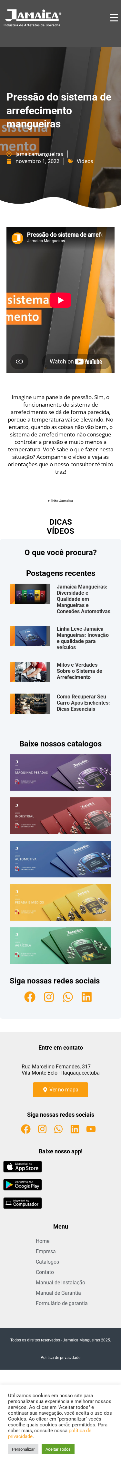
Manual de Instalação (60, 1283)
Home (42, 1241)
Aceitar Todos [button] (58, 1449)
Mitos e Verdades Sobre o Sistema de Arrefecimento (79, 671)
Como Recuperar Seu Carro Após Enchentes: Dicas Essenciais (83, 703)
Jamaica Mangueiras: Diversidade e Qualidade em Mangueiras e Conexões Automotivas (83, 599)
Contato (45, 1272)
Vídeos (85, 161)
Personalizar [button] (23, 1449)
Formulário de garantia (62, 1303)
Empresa (46, 1251)
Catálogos (47, 1262)
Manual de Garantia (58, 1293)
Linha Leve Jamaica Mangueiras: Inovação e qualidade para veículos (83, 638)
